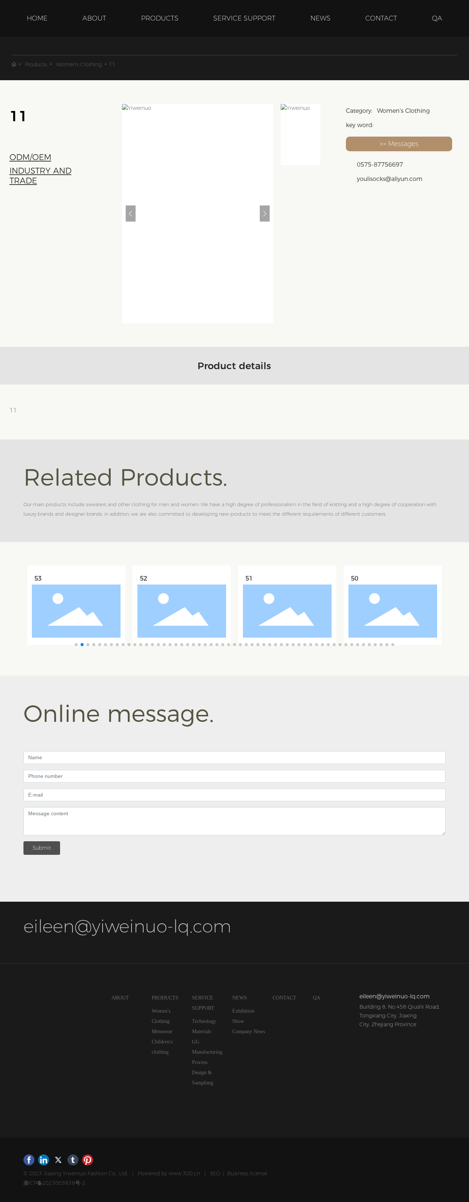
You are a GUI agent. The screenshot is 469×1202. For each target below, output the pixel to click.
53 (38, 578)
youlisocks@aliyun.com (389, 178)
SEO (215, 1173)
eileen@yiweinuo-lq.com (127, 926)
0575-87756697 (380, 164)
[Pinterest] (87, 1159)
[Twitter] (58, 1159)
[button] (76, 644)
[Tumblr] (72, 1159)
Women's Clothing (79, 64)
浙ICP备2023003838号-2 (54, 1183)
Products (36, 64)
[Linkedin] (43, 1159)
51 (249, 578)
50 (354, 578)
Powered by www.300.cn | (174, 1173)
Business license (247, 1173)
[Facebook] (28, 1159)
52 (143, 578)
